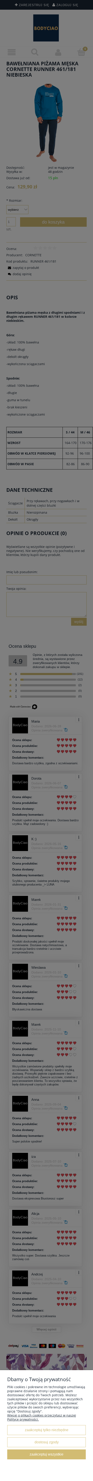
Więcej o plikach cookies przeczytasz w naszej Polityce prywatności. (41, 1417)
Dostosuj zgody (47, 1442)
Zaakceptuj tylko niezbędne (46, 1430)
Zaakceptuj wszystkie (46, 1454)
